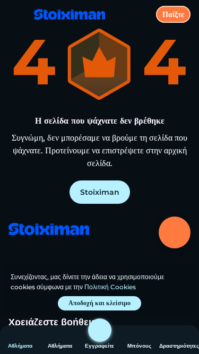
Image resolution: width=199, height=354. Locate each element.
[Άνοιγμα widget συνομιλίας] (175, 232)
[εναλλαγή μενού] (17, 17)
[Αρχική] (65, 14)
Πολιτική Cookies (110, 287)
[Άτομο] (99, 330)
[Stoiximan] (48, 230)
